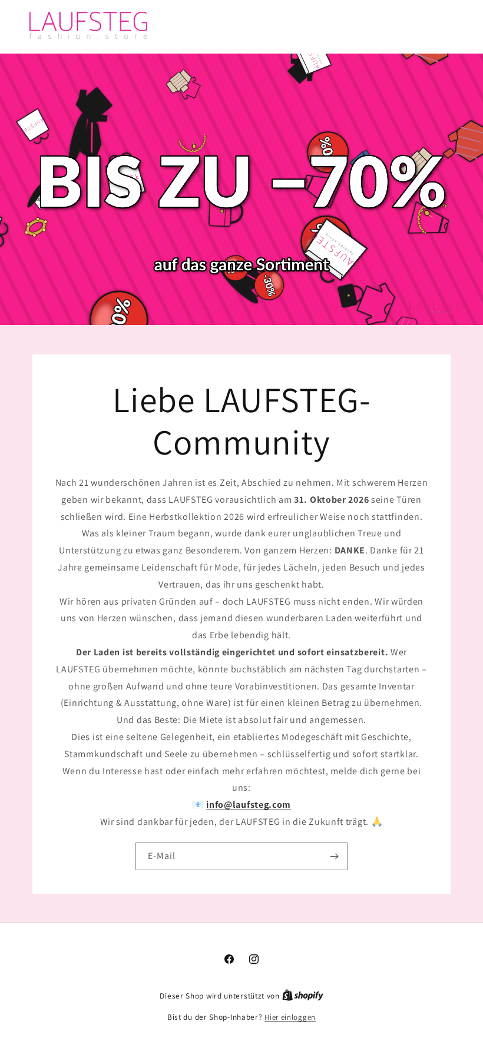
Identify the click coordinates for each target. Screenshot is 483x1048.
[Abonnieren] (334, 856)
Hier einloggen (290, 1017)
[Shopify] (302, 996)
